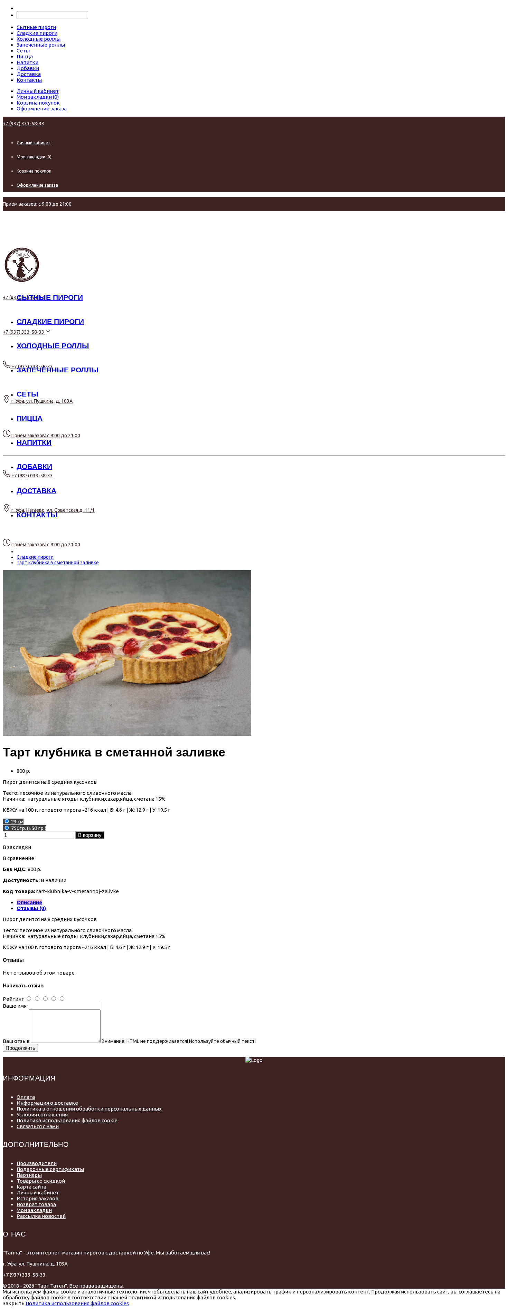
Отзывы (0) (31, 908)
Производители (37, 1163)
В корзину (90, 835)
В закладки (17, 847)
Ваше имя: (15, 1006)
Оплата (26, 1097)
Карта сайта (31, 1187)
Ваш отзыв (16, 1041)
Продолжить (20, 1048)
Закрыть (14, 1303)
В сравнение (18, 858)
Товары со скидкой (41, 1181)
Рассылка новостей (41, 1216)
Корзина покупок (38, 103)
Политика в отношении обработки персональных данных (89, 1109)
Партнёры (29, 1175)
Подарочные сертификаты (50, 1169)
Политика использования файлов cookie (67, 1120)
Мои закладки (34, 1210)
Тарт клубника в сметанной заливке (58, 562)
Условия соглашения (42, 1114)
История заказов (37, 1198)
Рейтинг (13, 999)
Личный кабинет (38, 91)
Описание (29, 902)
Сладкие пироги (35, 557)
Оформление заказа (42, 108)
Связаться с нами (38, 1126)
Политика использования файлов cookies (77, 1303)
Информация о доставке (47, 1103)
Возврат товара (36, 1204)
